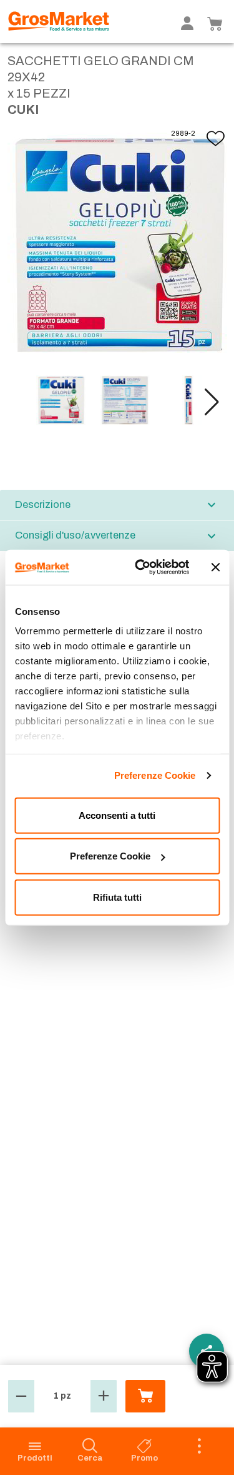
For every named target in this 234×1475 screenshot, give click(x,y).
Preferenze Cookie (155, 775)
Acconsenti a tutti (117, 814)
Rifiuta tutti (117, 896)
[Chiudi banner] (215, 567)
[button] (211, 402)
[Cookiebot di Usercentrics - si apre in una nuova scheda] (141, 567)
